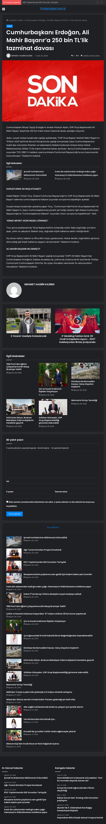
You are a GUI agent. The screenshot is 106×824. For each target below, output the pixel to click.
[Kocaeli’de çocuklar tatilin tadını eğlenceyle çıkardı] (14, 735)
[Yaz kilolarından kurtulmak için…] (14, 723)
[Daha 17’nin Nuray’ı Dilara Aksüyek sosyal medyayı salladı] (14, 598)
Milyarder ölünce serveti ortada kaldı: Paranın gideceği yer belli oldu (40, 699)
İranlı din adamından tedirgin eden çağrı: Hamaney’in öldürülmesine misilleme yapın (48, 586)
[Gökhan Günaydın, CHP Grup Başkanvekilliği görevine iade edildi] (53, 407)
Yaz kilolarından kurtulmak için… (40, 719)
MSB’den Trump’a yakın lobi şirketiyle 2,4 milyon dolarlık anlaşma (39, 692)
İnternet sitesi (61, 491)
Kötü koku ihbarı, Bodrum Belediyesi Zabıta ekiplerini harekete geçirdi (20, 420)
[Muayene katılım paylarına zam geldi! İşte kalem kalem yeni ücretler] (14, 578)
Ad (8, 481)
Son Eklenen (53, 527)
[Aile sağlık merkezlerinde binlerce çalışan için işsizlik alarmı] (14, 711)
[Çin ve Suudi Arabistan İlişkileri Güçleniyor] (53, 374)
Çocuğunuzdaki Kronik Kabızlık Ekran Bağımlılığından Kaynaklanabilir (58, 635)
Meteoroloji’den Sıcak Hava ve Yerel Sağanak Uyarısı (32, 743)
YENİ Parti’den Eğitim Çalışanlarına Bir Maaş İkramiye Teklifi (17, 367)
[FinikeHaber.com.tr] (53, 9)
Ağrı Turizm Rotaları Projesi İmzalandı (42, 549)
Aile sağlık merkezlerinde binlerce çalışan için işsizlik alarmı (53, 707)
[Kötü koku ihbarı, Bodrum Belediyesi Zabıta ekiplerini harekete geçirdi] (20, 407)
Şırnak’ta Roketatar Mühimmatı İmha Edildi (45, 537)
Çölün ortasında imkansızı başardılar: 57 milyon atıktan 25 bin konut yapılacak (46, 613)
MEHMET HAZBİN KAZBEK (21, 56)
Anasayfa (12, 20)
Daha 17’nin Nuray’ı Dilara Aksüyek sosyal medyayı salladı (52, 594)
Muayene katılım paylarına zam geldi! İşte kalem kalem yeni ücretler (58, 574)
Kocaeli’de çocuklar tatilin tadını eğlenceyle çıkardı (50, 731)
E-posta (10, 491)
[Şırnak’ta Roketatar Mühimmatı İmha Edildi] (14, 175)
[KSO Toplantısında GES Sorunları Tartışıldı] (14, 566)
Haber (20, 20)
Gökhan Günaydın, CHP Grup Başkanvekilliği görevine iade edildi (50, 420)
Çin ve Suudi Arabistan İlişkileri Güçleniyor (50, 390)
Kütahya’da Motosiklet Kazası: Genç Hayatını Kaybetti (83, 384)
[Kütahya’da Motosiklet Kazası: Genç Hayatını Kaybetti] (85, 371)
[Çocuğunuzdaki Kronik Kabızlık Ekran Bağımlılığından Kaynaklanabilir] (14, 639)
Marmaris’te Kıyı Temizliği (84, 400)
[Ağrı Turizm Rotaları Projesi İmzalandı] (14, 553)
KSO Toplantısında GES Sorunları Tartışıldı (40, 2)
